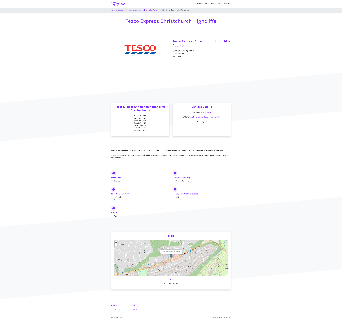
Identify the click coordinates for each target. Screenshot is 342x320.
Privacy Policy (115, 309)
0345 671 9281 (206, 112)
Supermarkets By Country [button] (203, 4)
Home (220, 4)
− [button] (116, 245)
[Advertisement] (171, 85)
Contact (227, 4)
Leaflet (226, 275)
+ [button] (116, 242)
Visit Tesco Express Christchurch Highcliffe (205, 117)
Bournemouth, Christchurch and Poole (132, 10)
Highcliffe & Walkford (156, 10)
